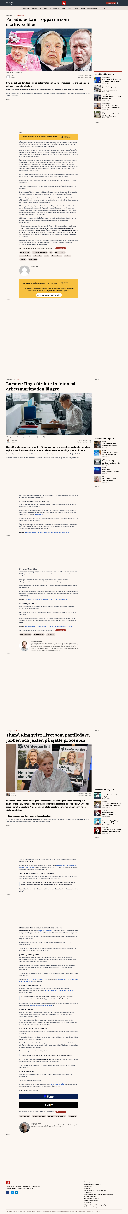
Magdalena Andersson (45, 931)
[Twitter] (12, 1192)
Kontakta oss (88, 1186)
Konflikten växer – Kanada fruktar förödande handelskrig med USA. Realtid (49, 626)
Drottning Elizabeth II (40, 252)
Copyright (87, 1188)
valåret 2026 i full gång (57, 1084)
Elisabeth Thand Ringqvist (56, 1116)
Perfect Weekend (92, 8)
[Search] (118, 3)
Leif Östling (37, 256)
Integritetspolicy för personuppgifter (95, 1190)
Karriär (18, 379)
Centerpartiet (24, 1116)
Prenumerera (111, 3)
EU (51, 252)
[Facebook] (7, 1192)
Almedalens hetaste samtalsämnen (40, 1005)
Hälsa (83, 8)
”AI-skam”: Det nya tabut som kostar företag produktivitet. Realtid (46, 599)
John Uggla (34, 266)
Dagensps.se (9, 15)
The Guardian (38, 514)
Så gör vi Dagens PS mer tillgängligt (95, 1205)
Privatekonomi (54, 8)
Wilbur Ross (33, 259)
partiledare (72, 1116)
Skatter (67, 256)
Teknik (63, 8)
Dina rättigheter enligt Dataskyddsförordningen (98, 1194)
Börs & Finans (43, 8)
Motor (77, 8)
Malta (46, 256)
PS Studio (102, 8)
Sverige (23, 259)
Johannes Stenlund (36, 641)
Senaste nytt (26, 8)
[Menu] (121, 3)
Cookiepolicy (88, 1192)
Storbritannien (39, 634)
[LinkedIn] (16, 1192)
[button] (48, 1096)
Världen (34, 8)
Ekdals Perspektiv (39, 1116)
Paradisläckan (56, 256)
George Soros (60, 252)
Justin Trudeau (25, 256)
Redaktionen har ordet (91, 1201)
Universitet (50, 634)
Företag (70, 8)
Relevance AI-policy (90, 1196)
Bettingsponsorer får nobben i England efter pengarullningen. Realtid (47, 532)
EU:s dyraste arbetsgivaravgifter (36, 979)
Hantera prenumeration (91, 1182)
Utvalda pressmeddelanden (92, 1184)
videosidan (19, 816)
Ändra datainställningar (91, 1207)
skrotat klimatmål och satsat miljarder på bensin (60, 990)
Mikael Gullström (36, 1123)
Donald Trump (24, 252)
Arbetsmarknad (25, 634)
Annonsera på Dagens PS (92, 1198)
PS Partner (87, 1203)
